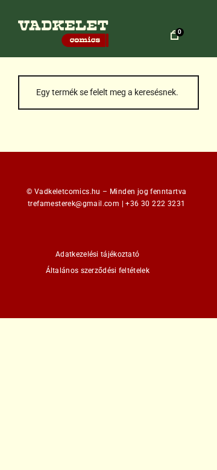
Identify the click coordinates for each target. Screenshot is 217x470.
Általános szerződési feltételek (97, 270)
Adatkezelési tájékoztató (97, 254)
